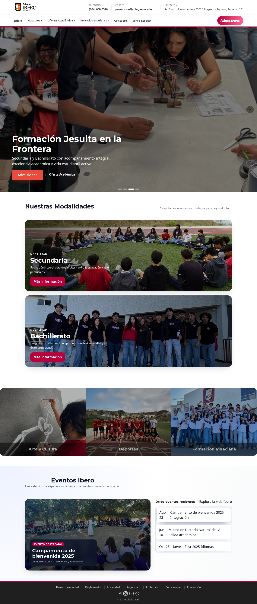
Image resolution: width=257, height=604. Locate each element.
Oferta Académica (61, 20)
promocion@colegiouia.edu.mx (136, 9)
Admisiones (230, 20)
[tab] (120, 189)
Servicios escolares (94, 20)
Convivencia (173, 587)
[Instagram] (125, 593)
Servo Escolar (141, 20)
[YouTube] (131, 593)
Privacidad (113, 587)
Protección (152, 587)
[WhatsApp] (137, 593)
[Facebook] (120, 593)
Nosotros (34, 20)
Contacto (120, 20)
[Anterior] (7, 109)
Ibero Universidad (67, 587)
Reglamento (92, 587)
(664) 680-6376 (98, 9)
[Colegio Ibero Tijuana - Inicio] (26, 7)
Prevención (194, 587)
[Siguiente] (250, 109)
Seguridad (133, 587)
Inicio (18, 20)
